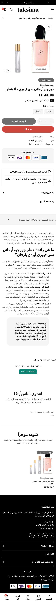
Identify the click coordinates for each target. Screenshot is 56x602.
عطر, (34, 144)
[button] (48, 3)
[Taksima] (28, 9)
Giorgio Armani (47, 85)
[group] (28, 48)
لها (30, 144)
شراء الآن (28, 129)
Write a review (28, 371)
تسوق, (39, 144)
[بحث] (10, 9)
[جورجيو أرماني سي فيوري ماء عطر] (41, 461)
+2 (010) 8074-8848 (45, 525)
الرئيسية (51, 18)
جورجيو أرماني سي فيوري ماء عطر (43, 482)
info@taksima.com (45, 528)
